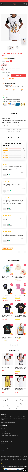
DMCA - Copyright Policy (6, 433)
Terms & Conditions (5, 430)
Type (3, 63)
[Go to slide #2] (17, 48)
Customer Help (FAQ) (5, 448)
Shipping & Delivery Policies (6, 441)
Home (2, 8)
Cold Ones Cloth (8, 8)
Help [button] (25, 470)
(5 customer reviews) (11, 58)
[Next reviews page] (25, 252)
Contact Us (3, 446)
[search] (24, 4)
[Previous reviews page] (19, 252)
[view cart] (26, 4)
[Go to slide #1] (10, 48)
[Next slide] (25, 27)
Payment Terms (4, 443)
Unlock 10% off (2, 466)
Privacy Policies (4, 431)
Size (2, 67)
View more (14, 345)
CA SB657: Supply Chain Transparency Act (9, 435)
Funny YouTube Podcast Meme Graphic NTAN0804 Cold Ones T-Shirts (7, 337)
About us (3, 428)
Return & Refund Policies (6, 445)
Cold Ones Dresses (18, 8)
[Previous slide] (2, 27)
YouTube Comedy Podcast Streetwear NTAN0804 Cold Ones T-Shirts (20, 316)
